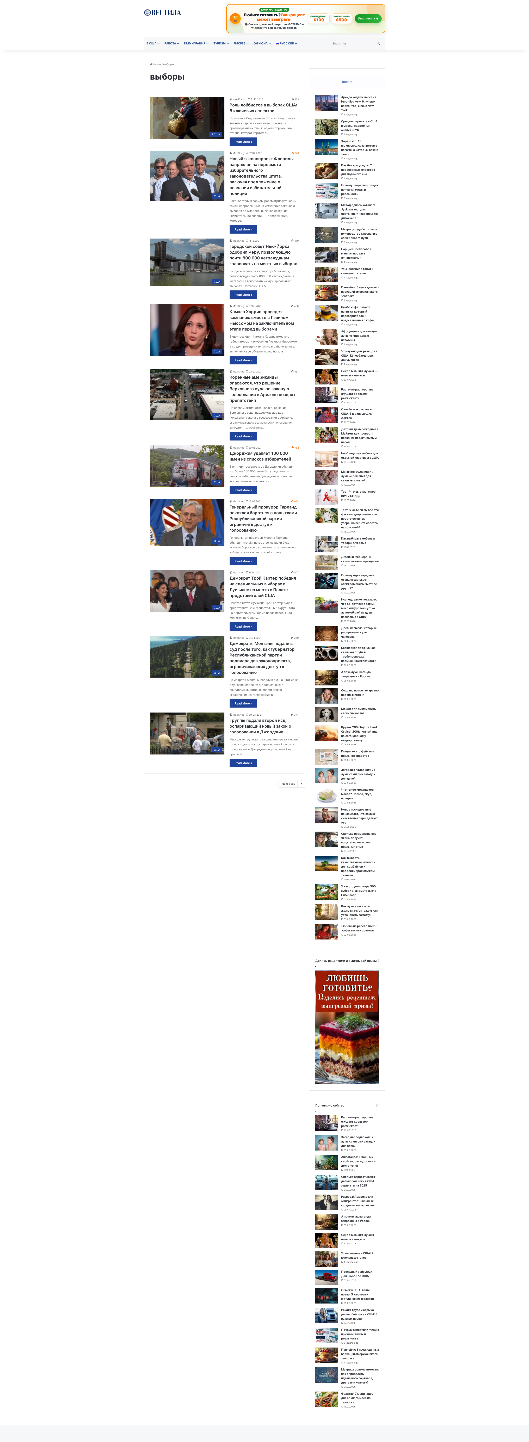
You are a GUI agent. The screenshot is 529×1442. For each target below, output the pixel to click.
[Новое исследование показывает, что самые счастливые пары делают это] (326, 815)
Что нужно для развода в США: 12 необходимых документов (359, 355)
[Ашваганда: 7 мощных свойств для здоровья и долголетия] (326, 1162)
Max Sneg (238, 153)
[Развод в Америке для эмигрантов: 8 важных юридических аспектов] (326, 1202)
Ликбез (239, 43)
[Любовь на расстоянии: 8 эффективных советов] (326, 931)
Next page (288, 783)
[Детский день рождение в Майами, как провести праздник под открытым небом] (326, 435)
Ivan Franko (239, 99)
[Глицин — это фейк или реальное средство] (326, 757)
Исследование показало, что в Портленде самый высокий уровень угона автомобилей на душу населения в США (359, 608)
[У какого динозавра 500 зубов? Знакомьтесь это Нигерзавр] (326, 892)
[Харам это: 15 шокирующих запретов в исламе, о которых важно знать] (326, 147)
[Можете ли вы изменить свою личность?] (326, 714)
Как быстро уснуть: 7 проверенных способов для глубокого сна (358, 170)
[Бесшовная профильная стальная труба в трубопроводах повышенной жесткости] (326, 653)
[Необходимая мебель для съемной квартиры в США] (326, 459)
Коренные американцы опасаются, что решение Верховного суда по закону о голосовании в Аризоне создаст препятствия (262, 389)
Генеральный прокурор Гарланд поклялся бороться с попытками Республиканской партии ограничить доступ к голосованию (263, 519)
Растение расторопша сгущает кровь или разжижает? (357, 394)
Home (157, 64)
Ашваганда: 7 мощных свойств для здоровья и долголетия (358, 1161)
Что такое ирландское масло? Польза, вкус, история (357, 794)
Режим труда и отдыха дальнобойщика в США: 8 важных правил (359, 1314)
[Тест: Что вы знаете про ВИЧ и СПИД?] (326, 497)
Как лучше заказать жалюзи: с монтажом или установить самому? (359, 910)
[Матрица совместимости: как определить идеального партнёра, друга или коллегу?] (326, 1375)
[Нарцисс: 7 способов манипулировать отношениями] (326, 255)
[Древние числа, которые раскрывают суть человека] (326, 633)
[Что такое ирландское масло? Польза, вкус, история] (326, 795)
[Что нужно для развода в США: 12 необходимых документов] (326, 357)
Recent (347, 82)
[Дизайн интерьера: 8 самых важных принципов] (326, 562)
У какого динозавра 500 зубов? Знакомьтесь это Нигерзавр (358, 891)
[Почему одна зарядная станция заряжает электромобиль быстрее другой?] (326, 581)
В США (151, 43)
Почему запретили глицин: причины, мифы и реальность (360, 189)
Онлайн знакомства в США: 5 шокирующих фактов (356, 413)
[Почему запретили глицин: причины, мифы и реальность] (326, 191)
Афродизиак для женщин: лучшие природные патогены (359, 335)
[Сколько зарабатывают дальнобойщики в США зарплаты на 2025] (326, 1182)
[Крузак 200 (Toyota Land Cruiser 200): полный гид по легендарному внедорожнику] (326, 733)
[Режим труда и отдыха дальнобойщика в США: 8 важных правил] (326, 1315)
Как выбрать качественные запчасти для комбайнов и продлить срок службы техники (358, 866)
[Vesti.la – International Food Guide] (162, 12)
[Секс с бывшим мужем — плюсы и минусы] (326, 376)
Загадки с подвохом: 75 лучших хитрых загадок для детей (358, 774)
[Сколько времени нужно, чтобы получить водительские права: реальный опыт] (326, 839)
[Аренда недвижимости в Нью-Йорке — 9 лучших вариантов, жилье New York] (326, 103)
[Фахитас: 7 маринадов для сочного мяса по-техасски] (326, 1399)
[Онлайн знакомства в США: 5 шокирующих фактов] (326, 415)
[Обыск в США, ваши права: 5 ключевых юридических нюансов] (326, 1296)
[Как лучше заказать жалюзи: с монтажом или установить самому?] (326, 912)
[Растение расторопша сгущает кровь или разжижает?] (326, 395)
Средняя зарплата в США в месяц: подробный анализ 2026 (359, 125)
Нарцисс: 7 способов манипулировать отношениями (356, 253)
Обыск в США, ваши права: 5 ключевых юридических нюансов (357, 1294)
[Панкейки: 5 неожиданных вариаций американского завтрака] (326, 293)
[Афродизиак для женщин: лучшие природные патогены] (326, 337)
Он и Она (261, 43)
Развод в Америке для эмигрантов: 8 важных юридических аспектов (358, 1201)
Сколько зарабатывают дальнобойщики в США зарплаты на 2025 (358, 1181)
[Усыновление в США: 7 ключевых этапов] (326, 274)
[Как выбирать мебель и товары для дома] (326, 544)
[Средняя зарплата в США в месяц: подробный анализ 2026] (326, 127)
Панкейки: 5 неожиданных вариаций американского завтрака (360, 291)
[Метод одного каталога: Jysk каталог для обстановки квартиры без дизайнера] (326, 210)
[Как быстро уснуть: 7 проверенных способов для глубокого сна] (326, 171)
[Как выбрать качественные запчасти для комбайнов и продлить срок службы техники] (326, 863)
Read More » (243, 141)
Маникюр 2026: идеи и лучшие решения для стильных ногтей (357, 476)
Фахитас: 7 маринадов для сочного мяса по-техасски (357, 1398)
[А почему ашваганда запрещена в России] (326, 677)
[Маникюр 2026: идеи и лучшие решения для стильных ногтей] (326, 477)
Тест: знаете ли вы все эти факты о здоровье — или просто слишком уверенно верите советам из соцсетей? (360, 518)
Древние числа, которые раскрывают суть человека (359, 632)
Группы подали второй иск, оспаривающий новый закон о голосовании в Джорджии (260, 726)
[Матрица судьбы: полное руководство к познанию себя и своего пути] (326, 235)
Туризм (219, 43)
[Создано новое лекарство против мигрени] (326, 696)
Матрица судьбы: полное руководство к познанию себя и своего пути (359, 233)
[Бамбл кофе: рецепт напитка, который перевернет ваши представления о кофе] (326, 313)
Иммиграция (194, 43)
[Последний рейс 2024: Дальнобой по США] (326, 1277)
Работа (170, 43)
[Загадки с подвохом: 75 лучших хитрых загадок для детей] (326, 775)
